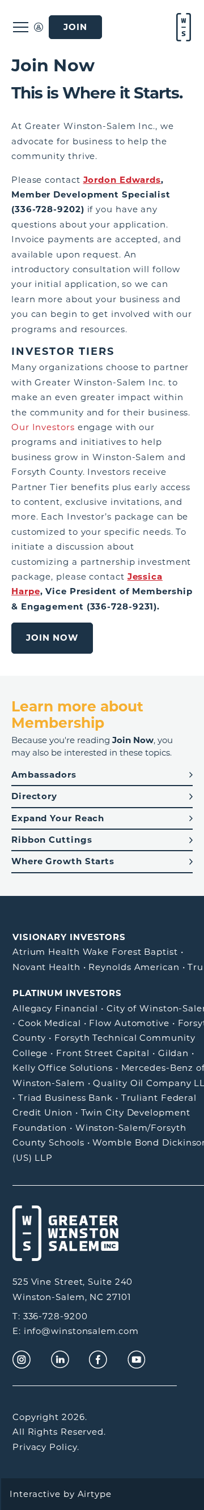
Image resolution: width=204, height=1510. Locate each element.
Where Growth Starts (62, 861)
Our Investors (43, 427)
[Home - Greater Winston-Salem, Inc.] (182, 27)
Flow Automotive (129, 1023)
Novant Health (46, 967)
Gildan (173, 1053)
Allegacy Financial (55, 1008)
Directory (34, 796)
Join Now (52, 638)
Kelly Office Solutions (62, 1067)
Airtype (95, 1493)
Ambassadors (43, 774)
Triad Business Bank (65, 1097)
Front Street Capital (103, 1053)
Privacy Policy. (45, 1447)
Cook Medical (49, 1023)
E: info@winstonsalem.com (75, 1330)
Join (75, 27)
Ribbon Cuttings (51, 839)
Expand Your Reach (57, 818)
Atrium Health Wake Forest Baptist (95, 951)
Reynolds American (133, 967)
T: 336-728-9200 (50, 1316)
